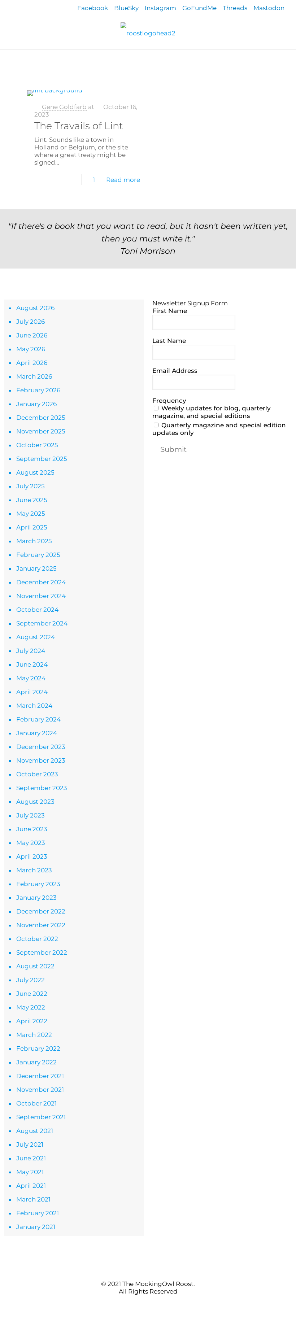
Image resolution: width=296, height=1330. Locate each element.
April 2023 (31, 856)
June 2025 (31, 499)
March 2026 (34, 376)
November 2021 (40, 1089)
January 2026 (36, 403)
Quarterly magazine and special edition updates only (219, 429)
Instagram (160, 8)
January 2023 (36, 897)
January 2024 (36, 733)
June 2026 (31, 335)
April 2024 (32, 691)
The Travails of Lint (78, 126)
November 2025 (40, 431)
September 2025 (41, 458)
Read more (123, 179)
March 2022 (34, 1034)
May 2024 (30, 678)
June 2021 (31, 1158)
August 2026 (35, 307)
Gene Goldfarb (64, 106)
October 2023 (37, 774)
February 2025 (38, 554)
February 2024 (38, 719)
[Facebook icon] (136, 1304)
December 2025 (40, 417)
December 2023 (40, 746)
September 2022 (41, 952)
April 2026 (31, 362)
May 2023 (30, 842)
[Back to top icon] (148, 1269)
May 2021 (30, 1172)
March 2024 (34, 705)
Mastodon (268, 8)
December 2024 (41, 582)
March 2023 (34, 870)
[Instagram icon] (159, 1304)
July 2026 (30, 321)
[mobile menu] (6, 60)
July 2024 (30, 650)
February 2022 (38, 1048)
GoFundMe (199, 8)
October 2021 (36, 1103)
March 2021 (33, 1199)
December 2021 (40, 1076)
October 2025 (37, 445)
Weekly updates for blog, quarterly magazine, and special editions (211, 412)
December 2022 (40, 911)
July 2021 (29, 1144)
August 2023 (35, 801)
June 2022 (31, 993)
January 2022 (36, 1062)
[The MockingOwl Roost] (148, 32)
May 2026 (30, 349)
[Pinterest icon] (151, 1304)
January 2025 (36, 568)
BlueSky (126, 8)
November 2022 (40, 925)
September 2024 (42, 623)
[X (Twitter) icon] (144, 1304)
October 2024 (37, 609)
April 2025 (31, 527)
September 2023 (41, 788)
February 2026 (38, 390)
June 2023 (31, 829)
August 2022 (35, 966)
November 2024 (41, 595)
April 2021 (31, 1185)
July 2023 (30, 815)
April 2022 (31, 1021)
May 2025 (30, 513)
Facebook (92, 8)
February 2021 (37, 1213)
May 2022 (30, 1007)
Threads (235, 8)
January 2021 (35, 1226)
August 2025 (35, 472)
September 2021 (41, 1117)
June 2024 (32, 664)
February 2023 (38, 884)
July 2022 (30, 980)
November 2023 (40, 760)
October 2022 (37, 938)
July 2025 (30, 486)
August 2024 (35, 637)
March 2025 (34, 541)
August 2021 (34, 1130)
